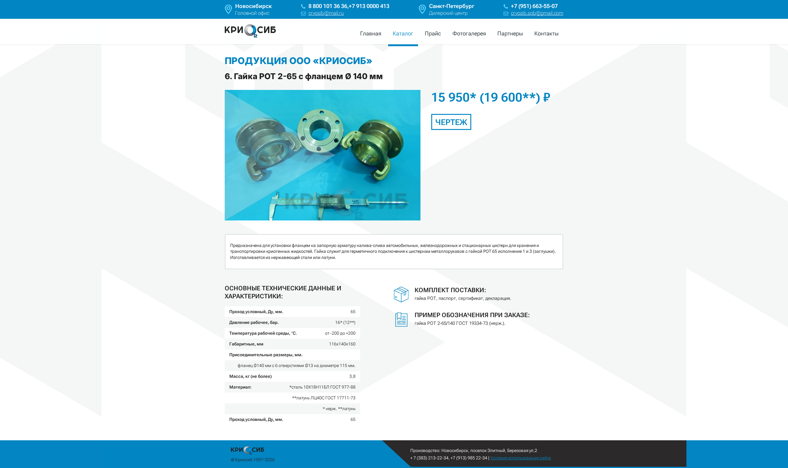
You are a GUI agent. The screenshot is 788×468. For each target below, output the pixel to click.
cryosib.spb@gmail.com (537, 13)
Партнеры (510, 33)
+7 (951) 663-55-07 (534, 6)
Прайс (433, 33)
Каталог (403, 33)
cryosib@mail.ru (326, 13)
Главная (370, 33)
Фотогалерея (469, 33)
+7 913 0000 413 (369, 6)
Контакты (546, 33)
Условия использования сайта (520, 457)
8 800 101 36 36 (327, 6)
